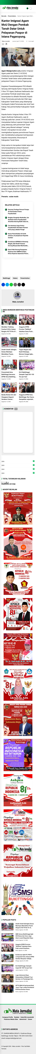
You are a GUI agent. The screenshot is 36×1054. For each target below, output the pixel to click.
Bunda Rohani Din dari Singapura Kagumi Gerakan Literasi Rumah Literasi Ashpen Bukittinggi (9, 397)
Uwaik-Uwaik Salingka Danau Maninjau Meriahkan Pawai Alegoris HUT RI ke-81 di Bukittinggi (9, 352)
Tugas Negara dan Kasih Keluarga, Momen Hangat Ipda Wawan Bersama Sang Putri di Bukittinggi (26, 352)
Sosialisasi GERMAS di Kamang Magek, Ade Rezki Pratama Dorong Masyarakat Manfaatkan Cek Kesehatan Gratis (18, 244)
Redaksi (16, 1017)
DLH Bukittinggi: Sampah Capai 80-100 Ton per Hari (26, 374)
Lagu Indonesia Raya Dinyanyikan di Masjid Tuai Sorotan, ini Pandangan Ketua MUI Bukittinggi (25, 977)
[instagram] (5, 2)
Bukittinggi (6, 278)
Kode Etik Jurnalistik (27, 1017)
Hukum (15, 278)
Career (30, 1019)
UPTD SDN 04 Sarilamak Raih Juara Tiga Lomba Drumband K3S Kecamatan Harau (25, 987)
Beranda (4, 16)
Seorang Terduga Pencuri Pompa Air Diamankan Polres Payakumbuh (18, 211)
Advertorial (22, 1019)
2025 (18, 465)
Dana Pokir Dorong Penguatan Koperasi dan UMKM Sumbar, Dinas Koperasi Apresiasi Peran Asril (18, 252)
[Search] (33, 2)
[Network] (27, 8)
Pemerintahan (12, 16)
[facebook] (2, 2)
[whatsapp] (11, 284)
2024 (18, 469)
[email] (19, 284)
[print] (15, 284)
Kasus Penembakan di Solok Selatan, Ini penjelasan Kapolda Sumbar (18, 235)
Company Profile (7, 1017)
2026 (18, 461)
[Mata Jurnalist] (10, 10)
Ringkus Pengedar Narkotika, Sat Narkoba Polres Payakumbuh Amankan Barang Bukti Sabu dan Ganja (18, 220)
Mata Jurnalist (16, 1046)
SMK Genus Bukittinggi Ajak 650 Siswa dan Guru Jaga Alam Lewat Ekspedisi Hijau (24, 936)
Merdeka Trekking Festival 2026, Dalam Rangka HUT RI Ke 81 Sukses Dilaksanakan (9, 329)
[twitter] (7, 284)
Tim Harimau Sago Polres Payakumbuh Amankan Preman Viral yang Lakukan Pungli (18, 227)
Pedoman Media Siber (11, 1019)
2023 (18, 473)
